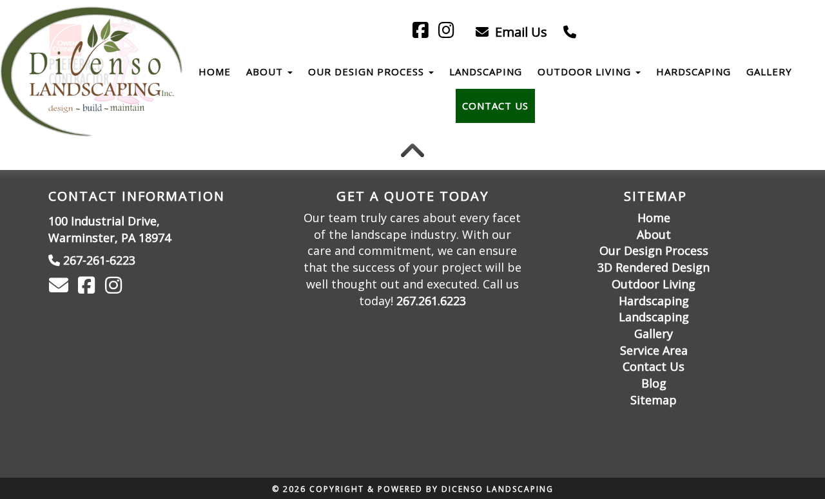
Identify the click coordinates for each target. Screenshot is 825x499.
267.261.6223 (431, 300)
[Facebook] (422, 32)
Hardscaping (693, 71)
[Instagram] (448, 32)
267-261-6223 (99, 260)
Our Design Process (367, 71)
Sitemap (653, 400)
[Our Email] (60, 288)
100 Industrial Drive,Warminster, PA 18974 (109, 229)
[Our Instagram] (115, 288)
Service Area (654, 350)
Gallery (769, 71)
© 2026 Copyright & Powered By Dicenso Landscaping (413, 489)
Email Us (519, 32)
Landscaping (485, 71)
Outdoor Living (586, 71)
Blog (653, 383)
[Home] (82, 72)
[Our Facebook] (88, 288)
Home (215, 71)
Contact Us (495, 105)
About (266, 71)
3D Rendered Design (653, 267)
